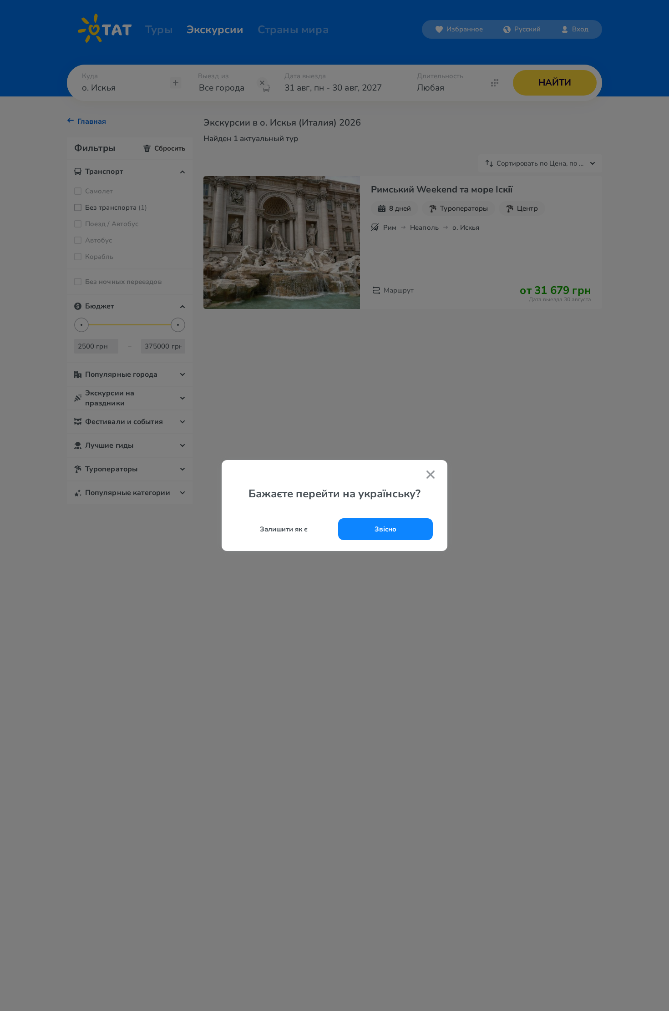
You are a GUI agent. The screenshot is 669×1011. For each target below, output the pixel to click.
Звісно (385, 529)
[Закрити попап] (430, 475)
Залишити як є (284, 529)
